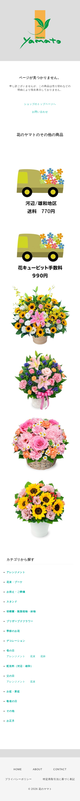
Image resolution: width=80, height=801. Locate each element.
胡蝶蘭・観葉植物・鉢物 (21, 611)
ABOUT (37, 769)
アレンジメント (16, 572)
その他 (11, 711)
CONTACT (59, 769)
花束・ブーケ (15, 582)
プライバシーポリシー (18, 779)
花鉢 (43, 656)
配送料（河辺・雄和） (20, 666)
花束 (32, 656)
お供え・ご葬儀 (16, 591)
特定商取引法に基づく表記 (59, 779)
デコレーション (16, 640)
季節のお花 (13, 631)
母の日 (11, 650)
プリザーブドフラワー (20, 621)
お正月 (11, 720)
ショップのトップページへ (40, 104)
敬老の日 (12, 701)
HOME (18, 769)
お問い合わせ (40, 111)
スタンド (12, 601)
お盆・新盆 (13, 691)
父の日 (11, 675)
